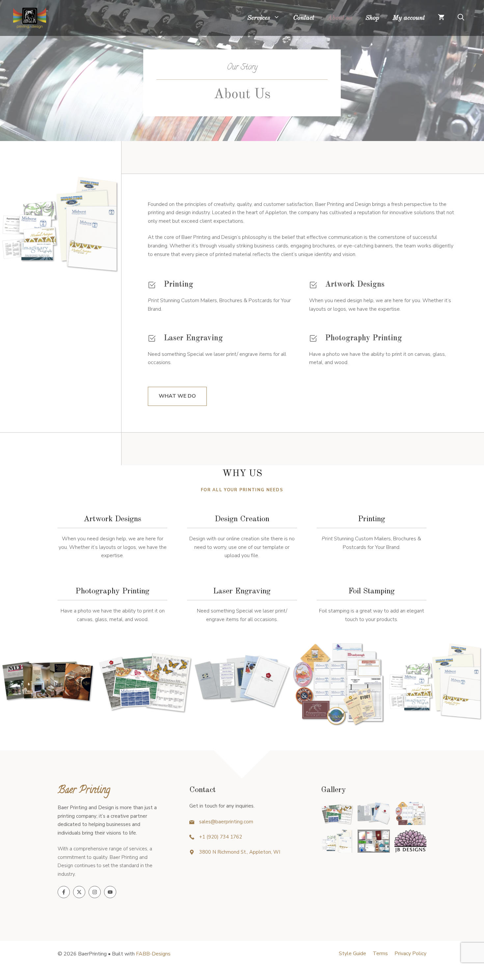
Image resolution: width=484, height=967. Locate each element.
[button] (461, 18)
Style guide (352, 953)
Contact (303, 18)
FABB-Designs (153, 953)
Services (258, 18)
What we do (177, 396)
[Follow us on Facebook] (64, 892)
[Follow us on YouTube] (110, 892)
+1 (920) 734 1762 (220, 837)
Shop (372, 18)
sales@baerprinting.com (226, 821)
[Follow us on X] (79, 892)
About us (339, 18)
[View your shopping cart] (441, 18)
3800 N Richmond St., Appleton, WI (239, 852)
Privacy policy (410, 953)
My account (408, 18)
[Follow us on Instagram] (95, 892)
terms (380, 953)
